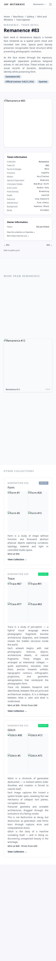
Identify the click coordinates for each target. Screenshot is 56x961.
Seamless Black (41, 206)
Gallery (30, 16)
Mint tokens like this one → (18, 236)
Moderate (44, 180)
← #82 (6, 245)
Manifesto (18, 16)
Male (47, 169)
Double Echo (43, 188)
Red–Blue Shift (41, 184)
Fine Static (43, 203)
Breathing (44, 191)
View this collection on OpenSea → (21, 232)
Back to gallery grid (12, 250)
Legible (45, 173)
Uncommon (44, 210)
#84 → (49, 245)
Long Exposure (42, 199)
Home (7, 16)
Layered (45, 195)
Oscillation (43, 176)
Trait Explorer (23, 19)
